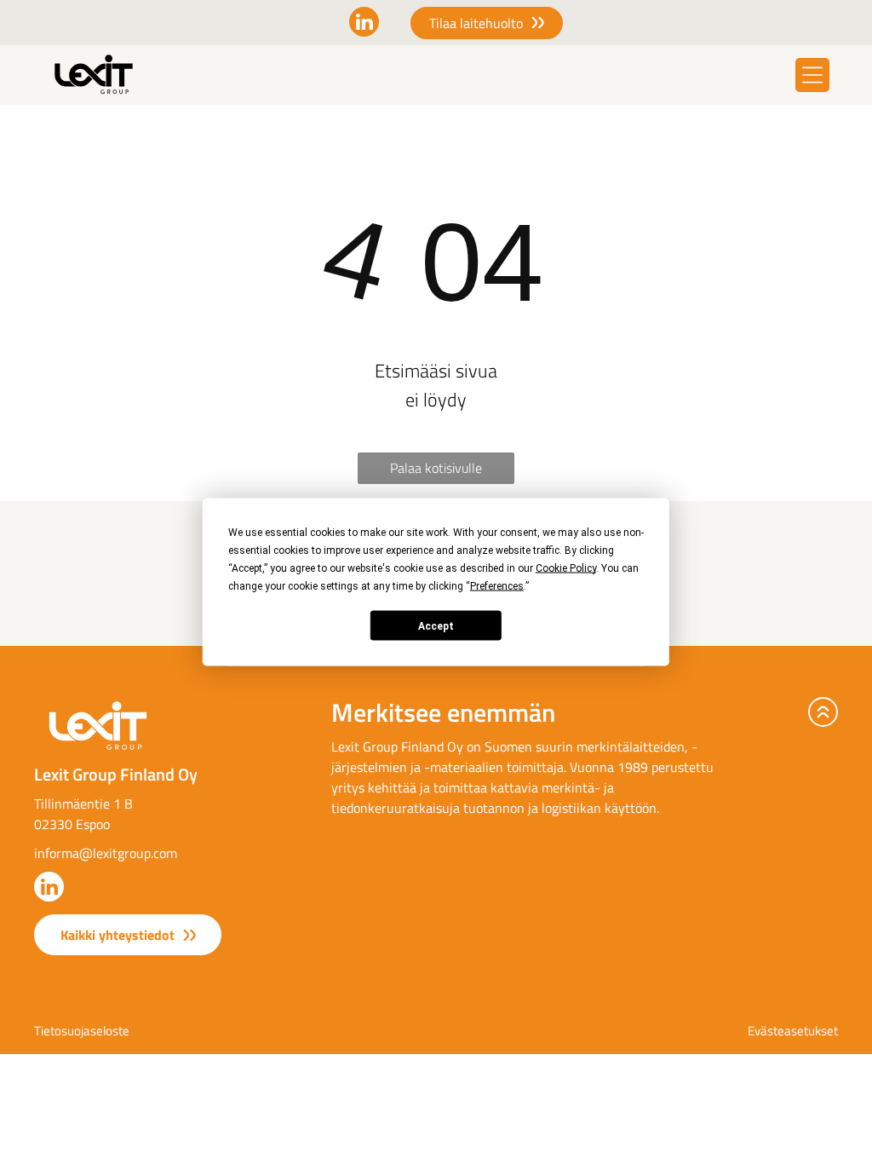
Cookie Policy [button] (566, 568)
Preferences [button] (497, 586)
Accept (436, 625)
